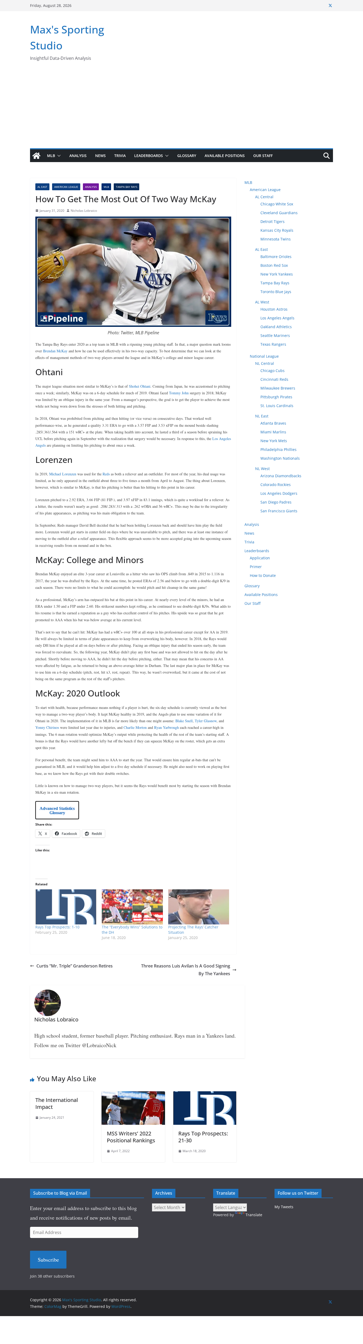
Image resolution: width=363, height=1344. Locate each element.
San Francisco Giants (278, 510)
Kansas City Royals (276, 230)
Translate (254, 1214)
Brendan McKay (55, 350)
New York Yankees (276, 274)
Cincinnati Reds (274, 379)
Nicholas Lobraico (84, 210)
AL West (262, 302)
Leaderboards (148, 155)
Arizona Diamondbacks (280, 475)
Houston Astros (274, 309)
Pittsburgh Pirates (276, 396)
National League (264, 356)
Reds (106, 473)
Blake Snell (184, 720)
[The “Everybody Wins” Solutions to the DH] (132, 906)
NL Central (264, 363)
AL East (42, 187)
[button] (58, 155)
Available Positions (225, 155)
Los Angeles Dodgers (278, 493)
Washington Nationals (280, 458)
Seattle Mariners (275, 335)
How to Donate (263, 575)
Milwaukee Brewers (277, 388)
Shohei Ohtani (139, 386)
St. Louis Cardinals (276, 405)
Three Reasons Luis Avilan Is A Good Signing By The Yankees (185, 970)
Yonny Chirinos (47, 727)
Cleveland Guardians (279, 212)
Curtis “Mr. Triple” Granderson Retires (74, 966)
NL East (261, 416)
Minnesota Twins (275, 239)
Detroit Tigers (272, 221)
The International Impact (56, 1103)
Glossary (186, 155)
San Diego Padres (276, 502)
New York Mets (273, 440)
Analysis (78, 155)
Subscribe (48, 1259)
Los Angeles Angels (277, 317)
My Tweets (284, 1206)
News (100, 155)
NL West (262, 468)
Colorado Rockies (275, 484)
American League (66, 187)
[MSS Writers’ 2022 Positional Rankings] (133, 1095)
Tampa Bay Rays (126, 187)
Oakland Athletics (276, 326)
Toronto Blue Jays (275, 291)
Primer (256, 566)
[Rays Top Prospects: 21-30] (205, 1095)
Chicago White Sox (276, 203)
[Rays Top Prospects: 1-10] (65, 906)
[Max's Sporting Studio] (36, 155)
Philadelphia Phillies (278, 449)
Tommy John (179, 392)
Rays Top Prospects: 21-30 (203, 1137)
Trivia (120, 155)
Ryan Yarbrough (166, 727)
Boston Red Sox (274, 265)
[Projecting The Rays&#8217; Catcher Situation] (198, 906)
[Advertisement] (181, 108)
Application (260, 557)
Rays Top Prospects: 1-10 (57, 926)
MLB (51, 155)
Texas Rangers (273, 344)
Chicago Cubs (272, 370)
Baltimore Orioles (276, 256)
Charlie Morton (135, 727)
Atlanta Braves (273, 423)
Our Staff (263, 155)
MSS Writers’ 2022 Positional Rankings (131, 1137)
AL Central (264, 196)
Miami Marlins (273, 431)
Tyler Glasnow (206, 720)
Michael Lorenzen (62, 473)
